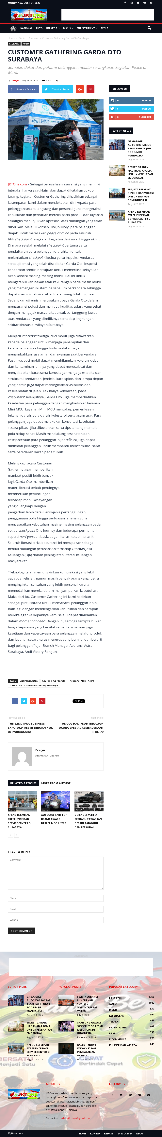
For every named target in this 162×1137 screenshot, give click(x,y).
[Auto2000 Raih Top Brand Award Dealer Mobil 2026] (55, 801)
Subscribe (145, 116)
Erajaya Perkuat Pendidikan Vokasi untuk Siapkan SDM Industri (141, 195)
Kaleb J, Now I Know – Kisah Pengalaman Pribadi (86, 1050)
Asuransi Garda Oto (53, 680)
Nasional (26, 28)
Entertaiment (86, 28)
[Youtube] (151, 3)
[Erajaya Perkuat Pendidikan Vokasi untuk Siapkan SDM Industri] (117, 193)
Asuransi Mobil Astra (82, 680)
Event (104, 28)
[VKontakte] (145, 3)
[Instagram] (132, 3)
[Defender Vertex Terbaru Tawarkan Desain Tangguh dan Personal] (89, 801)
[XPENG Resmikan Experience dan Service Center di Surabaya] (22, 801)
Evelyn (15, 80)
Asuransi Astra (29, 680)
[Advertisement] (107, 14)
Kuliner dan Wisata (123, 1045)
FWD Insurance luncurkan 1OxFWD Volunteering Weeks (87, 1004)
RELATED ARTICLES (23, 783)
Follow (146, 100)
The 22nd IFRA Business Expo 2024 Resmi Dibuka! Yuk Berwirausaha (30, 727)
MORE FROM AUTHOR (56, 783)
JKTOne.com (17, 184)
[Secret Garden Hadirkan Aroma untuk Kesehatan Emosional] (117, 170)
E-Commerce (117, 1039)
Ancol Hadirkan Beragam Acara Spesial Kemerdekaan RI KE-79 (81, 727)
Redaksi (109, 1133)
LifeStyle (51, 28)
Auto (39, 28)
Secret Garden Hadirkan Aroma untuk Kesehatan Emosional (140, 172)
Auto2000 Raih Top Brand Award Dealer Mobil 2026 (54, 819)
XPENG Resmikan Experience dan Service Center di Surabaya (139, 217)
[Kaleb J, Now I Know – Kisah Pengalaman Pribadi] (66, 1048)
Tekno (113, 1021)
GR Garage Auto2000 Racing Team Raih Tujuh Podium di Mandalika (139, 148)
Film (112, 1033)
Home (82, 1133)
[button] (149, 28)
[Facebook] (125, 3)
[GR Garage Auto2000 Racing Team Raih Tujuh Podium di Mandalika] (117, 145)
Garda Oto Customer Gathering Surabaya (34, 685)
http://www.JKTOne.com (47, 756)
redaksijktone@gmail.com (75, 1118)
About (140, 1133)
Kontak (95, 1133)
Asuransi (14, 43)
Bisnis (67, 28)
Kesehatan (116, 1015)
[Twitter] (138, 3)
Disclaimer (125, 1133)
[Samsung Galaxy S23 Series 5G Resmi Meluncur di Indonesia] (66, 1026)
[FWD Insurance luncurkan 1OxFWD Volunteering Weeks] (66, 1000)
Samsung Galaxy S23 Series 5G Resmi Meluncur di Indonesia (90, 1028)
